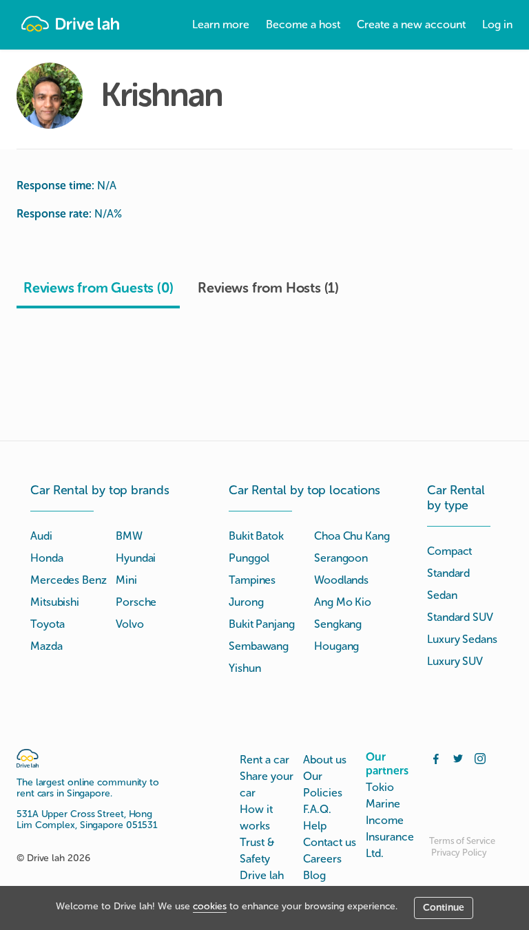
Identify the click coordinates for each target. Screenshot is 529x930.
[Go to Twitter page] (458, 757)
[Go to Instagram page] (480, 757)
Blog (314, 875)
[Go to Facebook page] (436, 757)
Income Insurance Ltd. (390, 837)
